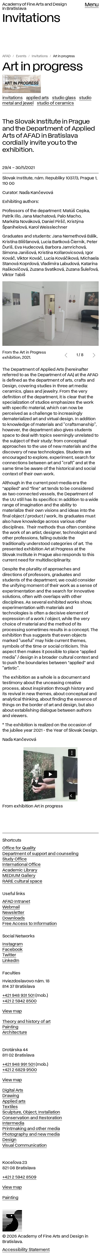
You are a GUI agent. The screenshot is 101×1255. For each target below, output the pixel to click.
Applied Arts (37, 98)
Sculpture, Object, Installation (31, 1112)
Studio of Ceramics (55, 103)
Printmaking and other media (31, 1129)
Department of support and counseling (40, 854)
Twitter (9, 955)
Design (9, 1140)
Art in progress (64, 56)
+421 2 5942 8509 (19, 1177)
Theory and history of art (26, 1022)
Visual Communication (24, 1145)
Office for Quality (19, 848)
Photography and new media (31, 1134)
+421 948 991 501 (18, 1064)
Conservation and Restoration (32, 1118)
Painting (10, 1027)
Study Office (14, 859)
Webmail (11, 907)
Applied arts (14, 1101)
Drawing (10, 1096)
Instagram (12, 944)
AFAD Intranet (16, 902)
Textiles (10, 1107)
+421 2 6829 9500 (19, 1070)
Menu (92, 5)
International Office (21, 865)
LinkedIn (10, 961)
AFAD (6, 56)
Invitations (40, 56)
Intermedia (13, 1123)
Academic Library (19, 870)
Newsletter (13, 913)
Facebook (12, 950)
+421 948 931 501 (18, 995)
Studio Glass (64, 98)
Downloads (13, 918)
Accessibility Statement (26, 1250)
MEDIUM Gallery (18, 876)
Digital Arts (12, 1090)
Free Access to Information (29, 924)
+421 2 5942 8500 (19, 1001)
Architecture (14, 1032)
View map (12, 1011)
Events (21, 56)
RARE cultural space (22, 881)
